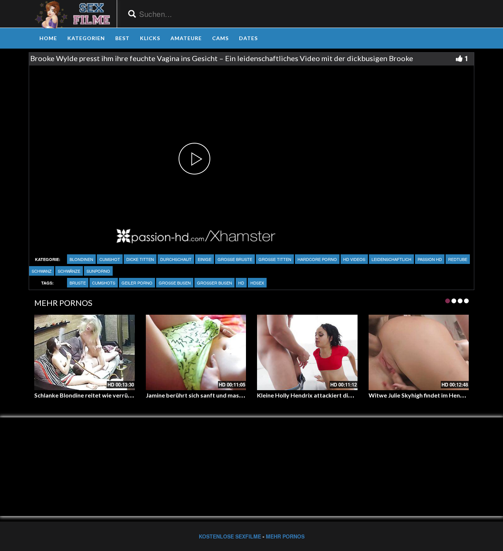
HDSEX (257, 283)
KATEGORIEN (86, 38)
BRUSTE (78, 283)
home (48, 38)
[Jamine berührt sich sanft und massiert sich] (196, 352)
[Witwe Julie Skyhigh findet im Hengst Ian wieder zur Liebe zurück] (419, 352)
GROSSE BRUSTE (235, 259)
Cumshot (109, 259)
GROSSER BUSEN (214, 283)
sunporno (98, 271)
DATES (248, 38)
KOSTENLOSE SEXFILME (230, 536)
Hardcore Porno (317, 259)
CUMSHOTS (103, 283)
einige (204, 259)
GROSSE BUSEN (175, 283)
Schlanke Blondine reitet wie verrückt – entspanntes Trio (111, 395)
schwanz (42, 271)
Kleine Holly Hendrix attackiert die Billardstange (323, 395)
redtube (457, 259)
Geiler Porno (137, 283)
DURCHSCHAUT (175, 259)
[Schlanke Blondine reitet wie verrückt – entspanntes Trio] (84, 352)
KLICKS (150, 38)
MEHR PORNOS (285, 536)
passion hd (430, 259)
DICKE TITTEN (140, 259)
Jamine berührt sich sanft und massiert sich (205, 395)
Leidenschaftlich (391, 259)
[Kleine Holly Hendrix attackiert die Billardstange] (307, 352)
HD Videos (354, 259)
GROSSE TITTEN (274, 259)
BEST (122, 38)
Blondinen (81, 259)
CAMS (220, 38)
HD (241, 283)
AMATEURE (186, 38)
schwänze (69, 271)
